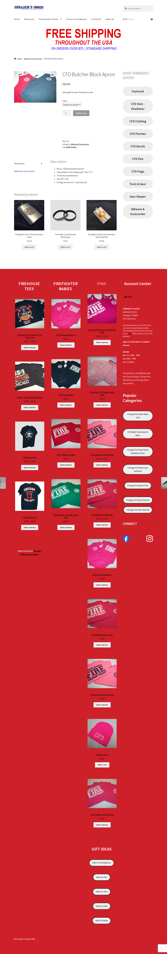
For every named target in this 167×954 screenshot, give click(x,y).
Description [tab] (19, 163)
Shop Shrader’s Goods (48, 19)
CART (130, 333)
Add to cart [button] (29, 247)
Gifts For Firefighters (101, 862)
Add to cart (81, 113)
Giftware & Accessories (33, 58)
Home (17, 19)
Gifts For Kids (101, 906)
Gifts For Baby (102, 920)
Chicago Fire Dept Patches (138, 500)
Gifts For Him (101, 891)
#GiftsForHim (71, 147)
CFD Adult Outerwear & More (138, 434)
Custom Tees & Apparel (76, 19)
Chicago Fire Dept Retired (137, 509)
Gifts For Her (101, 877)
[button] (52, 75)
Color (64, 100)
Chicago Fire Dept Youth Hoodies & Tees (137, 451)
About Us (110, 19)
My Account (29, 19)
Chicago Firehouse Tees (137, 485)
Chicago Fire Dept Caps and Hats (138, 469)
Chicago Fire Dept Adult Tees (137, 416)
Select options (30, 347)
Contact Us (96, 19)
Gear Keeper (138, 196)
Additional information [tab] (24, 171)
